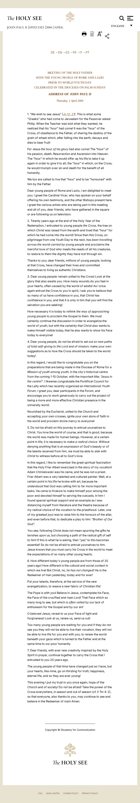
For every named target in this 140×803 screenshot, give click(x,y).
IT (81, 52)
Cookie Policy (70, 793)
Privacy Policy (90, 793)
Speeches (37, 27)
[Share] (118, 37)
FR (74, 52)
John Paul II (17, 27)
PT (87, 52)
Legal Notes (53, 793)
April (58, 27)
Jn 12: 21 (68, 114)
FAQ (40, 793)
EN (60, 52)
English (119, 27)
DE (53, 52)
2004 (49, 27)
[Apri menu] (129, 18)
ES (67, 52)
